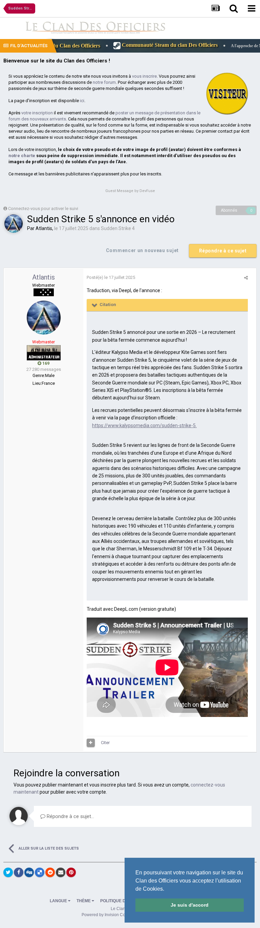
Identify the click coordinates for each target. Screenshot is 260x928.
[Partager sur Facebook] (18, 872)
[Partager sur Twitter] (8, 872)
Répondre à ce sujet (223, 250)
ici (82, 100)
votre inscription (37, 112)
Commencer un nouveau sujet (142, 250)
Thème (84, 900)
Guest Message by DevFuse (130, 191)
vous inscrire (144, 76)
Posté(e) (111, 277)
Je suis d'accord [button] (190, 905)
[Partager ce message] (246, 277)
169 (45, 363)
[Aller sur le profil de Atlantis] (13, 223)
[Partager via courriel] (60, 872)
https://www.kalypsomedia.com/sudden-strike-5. (144, 425)
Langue (59, 900)
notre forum (104, 82)
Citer (105, 742)
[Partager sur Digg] (29, 872)
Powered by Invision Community (111, 914)
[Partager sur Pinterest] (71, 872)
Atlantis (44, 228)
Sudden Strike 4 (118, 228)
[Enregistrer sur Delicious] (39, 872)
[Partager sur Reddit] (50, 872)
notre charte (21, 155)
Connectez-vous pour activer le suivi (43, 208)
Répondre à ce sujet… (69, 816)
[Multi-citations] (91, 743)
